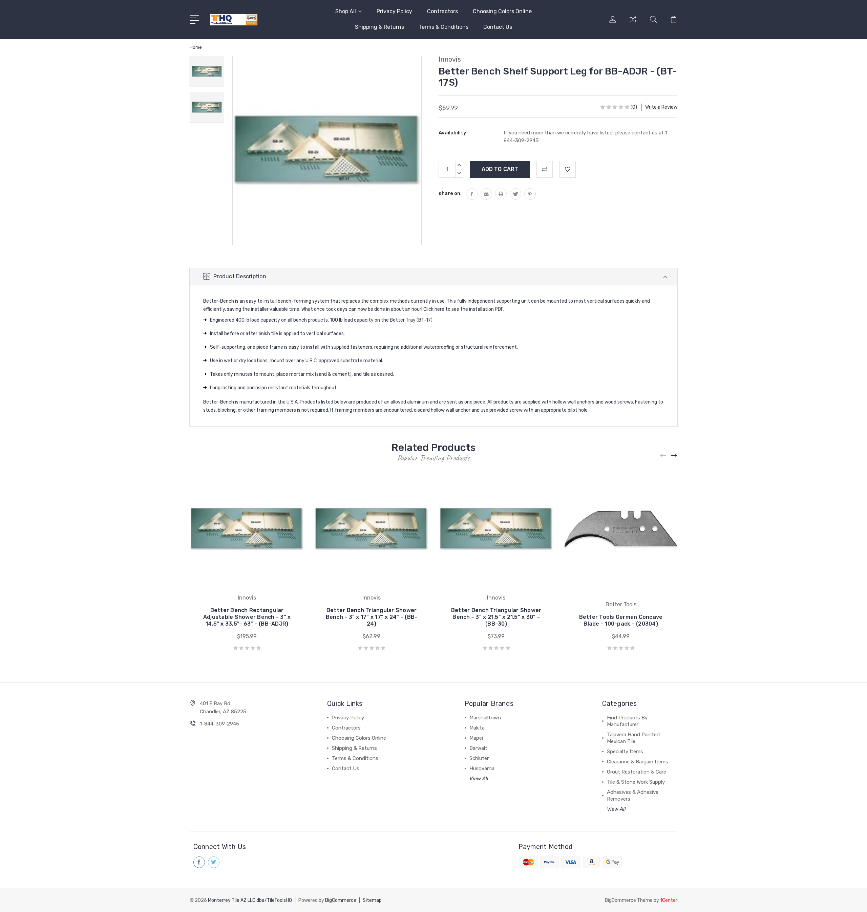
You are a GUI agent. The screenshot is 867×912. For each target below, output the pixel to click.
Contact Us (497, 27)
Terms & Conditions (443, 27)
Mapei (476, 738)
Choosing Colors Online (502, 11)
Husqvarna (481, 768)
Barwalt (478, 748)
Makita (477, 728)
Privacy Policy (394, 11)
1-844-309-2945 (219, 724)
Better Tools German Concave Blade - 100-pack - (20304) (621, 620)
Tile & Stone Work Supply (636, 782)
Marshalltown (485, 718)
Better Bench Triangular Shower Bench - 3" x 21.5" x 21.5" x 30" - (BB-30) (496, 617)
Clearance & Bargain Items (637, 762)
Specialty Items (625, 751)
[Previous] (663, 455)
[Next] (674, 455)
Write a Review (661, 107)
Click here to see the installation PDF (463, 309)
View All (478, 779)
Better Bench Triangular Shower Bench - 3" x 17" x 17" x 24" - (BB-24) (372, 617)
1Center (668, 900)
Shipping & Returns (379, 27)
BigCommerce (340, 900)
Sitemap (372, 900)
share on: (450, 193)
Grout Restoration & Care (636, 772)
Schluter (479, 758)
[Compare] (633, 23)
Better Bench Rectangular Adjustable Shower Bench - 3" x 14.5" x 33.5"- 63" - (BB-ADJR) (247, 617)
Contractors (442, 11)
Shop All (345, 11)
